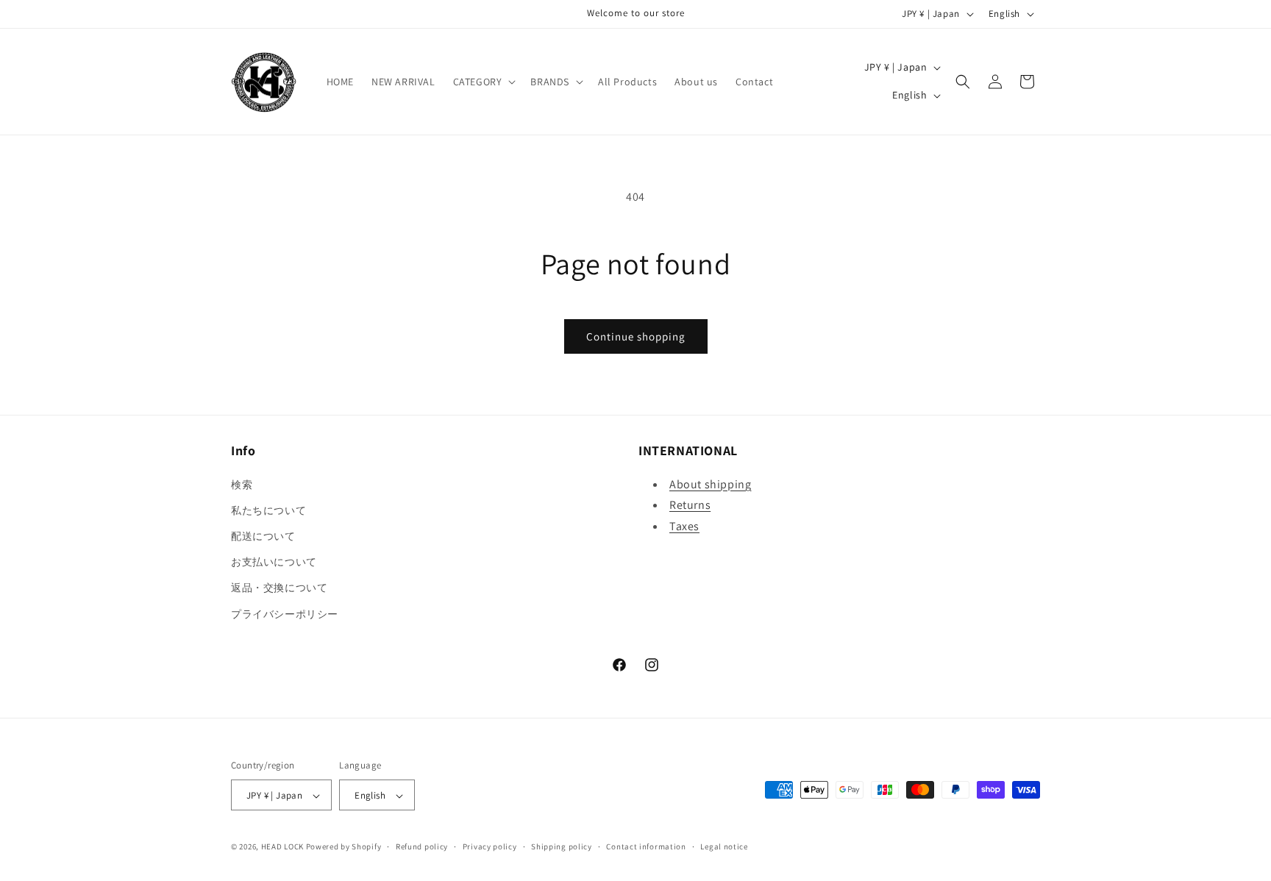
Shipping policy (561, 846)
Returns (690, 505)
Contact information (646, 846)
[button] (483, 81)
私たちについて (268, 509)
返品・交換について (279, 587)
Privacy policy (490, 846)
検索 (241, 484)
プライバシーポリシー (284, 613)
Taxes (684, 526)
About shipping (710, 483)
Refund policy (422, 846)
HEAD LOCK (282, 847)
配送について (263, 535)
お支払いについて (274, 561)
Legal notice (723, 846)
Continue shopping (636, 336)
